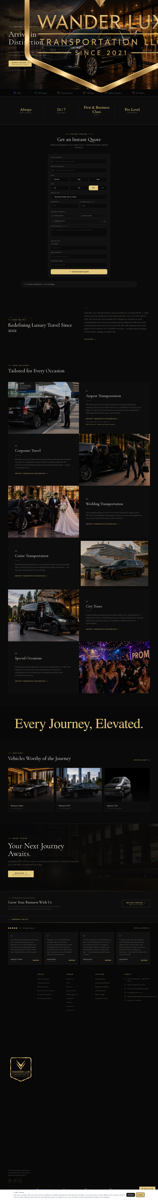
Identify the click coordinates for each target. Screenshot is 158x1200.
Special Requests (60, 226)
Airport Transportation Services (101, 419)
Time (52, 184)
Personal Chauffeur (44, 995)
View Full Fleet (141, 760)
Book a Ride (100, 995)
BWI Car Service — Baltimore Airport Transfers (100, 424)
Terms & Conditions (102, 983)
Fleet (68, 983)
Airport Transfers (43, 979)
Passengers (55, 202)
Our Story (88, 339)
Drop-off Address (57, 166)
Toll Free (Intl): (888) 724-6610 (138, 989)
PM (102, 188)
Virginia (69, 1002)
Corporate (70, 1006)
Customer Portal (101, 998)
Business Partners (102, 987)
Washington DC (72, 995)
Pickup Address (56, 157)
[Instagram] (10, 1181)
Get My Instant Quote (80, 272)
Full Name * (55, 244)
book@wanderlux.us (135, 993)
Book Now (148, 1189)
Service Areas (71, 991)
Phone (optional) (57, 261)
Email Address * (56, 252)
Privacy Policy (100, 979)
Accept (140, 1195)
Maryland (69, 998)
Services (69, 987)
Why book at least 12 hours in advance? (98, 422)
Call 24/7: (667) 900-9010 (136, 985)
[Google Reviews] (20, 1181)
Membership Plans (44, 998)
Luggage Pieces (87, 202)
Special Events (42, 987)
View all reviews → (141, 928)
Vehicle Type (55, 193)
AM (93, 188)
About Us (69, 979)
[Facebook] (15, 1181)
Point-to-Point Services (45, 991)
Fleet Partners (100, 991)
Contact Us (70, 1010)
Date (52, 175)
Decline (131, 1195)
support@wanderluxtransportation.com (138, 996)
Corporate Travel (43, 983)
